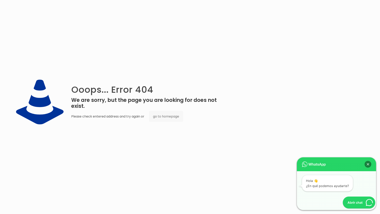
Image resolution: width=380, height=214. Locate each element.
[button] (368, 164)
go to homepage (166, 116)
